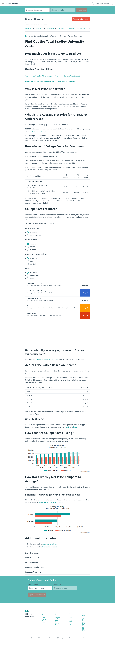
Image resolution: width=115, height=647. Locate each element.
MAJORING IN (57, 584)
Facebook (70, 620)
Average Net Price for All (34, 76)
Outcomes (83, 28)
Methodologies (57, 617)
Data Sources (57, 614)
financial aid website (50, 547)
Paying (71, 28)
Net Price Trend (50, 81)
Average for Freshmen (53, 76)
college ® (12, 3)
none (31, 278)
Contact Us (44, 620)
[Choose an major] (62, 10)
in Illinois (33, 232)
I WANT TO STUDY (33, 584)
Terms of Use (83, 614)
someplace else (35, 235)
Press (43, 617)
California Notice (83, 624)
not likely (33, 264)
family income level (39, 131)
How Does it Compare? (66, 81)
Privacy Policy (83, 619)
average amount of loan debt (47, 359)
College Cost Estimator (72, 76)
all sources (33, 272)
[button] (81, 19)
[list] (30, 28)
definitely (33, 258)
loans (75, 427)
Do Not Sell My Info (83, 629)
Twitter (70, 614)
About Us (43, 614)
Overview (28, 28)
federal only (34, 275)
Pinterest (70, 617)
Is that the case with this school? (50, 502)
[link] (30, 28)
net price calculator (49, 544)
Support (44, 623)
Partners (57, 624)
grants (67, 427)
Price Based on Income (34, 81)
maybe (32, 261)
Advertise (57, 620)
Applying (38, 28)
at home (32, 250)
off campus (33, 247)
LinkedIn (70, 624)
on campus (33, 244)
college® (29, 615)
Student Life (61, 28)
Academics (50, 28)
